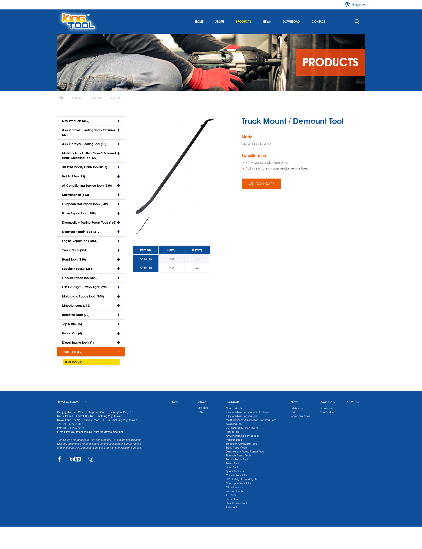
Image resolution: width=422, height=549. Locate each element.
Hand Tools (232, 467)
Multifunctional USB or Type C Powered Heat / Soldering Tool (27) (89, 155)
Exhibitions (297, 408)
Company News (300, 416)
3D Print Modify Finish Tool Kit (242, 427)
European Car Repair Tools (241, 443)
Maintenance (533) (75, 195)
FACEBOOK (59, 459)
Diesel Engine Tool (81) (78, 342)
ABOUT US (203, 408)
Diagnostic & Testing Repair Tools (245, 451)
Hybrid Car (232, 499)
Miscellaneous (234, 487)
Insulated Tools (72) (75, 315)
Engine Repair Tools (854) (79, 241)
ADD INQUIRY (265, 183)
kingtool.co (358, 4)
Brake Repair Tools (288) (79, 213)
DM (293, 412)
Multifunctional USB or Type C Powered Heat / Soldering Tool (251, 421)
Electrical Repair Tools (238, 455)
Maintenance (234, 439)
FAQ (200, 412)
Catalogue (326, 408)
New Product (327, 412)
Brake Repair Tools (236, 447)
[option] (143, 225)
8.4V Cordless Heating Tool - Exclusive (247, 412)
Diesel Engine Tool (236, 503)
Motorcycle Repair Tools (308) (83, 296)
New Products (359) (75, 121)
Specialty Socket (235, 471)
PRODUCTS (243, 21)
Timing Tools (233, 463)
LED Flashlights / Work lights (241, 479)
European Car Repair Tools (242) (85, 204)
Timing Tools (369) (74, 250)
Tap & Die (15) (72, 324)
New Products (234, 408)
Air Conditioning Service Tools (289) (87, 185)
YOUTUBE (75, 459)
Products (77, 97)
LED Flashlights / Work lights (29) (84, 287)
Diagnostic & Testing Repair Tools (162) (89, 222)
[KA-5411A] (143, 225)
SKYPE (90, 459)
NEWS (267, 21)
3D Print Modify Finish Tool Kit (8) (84, 167)
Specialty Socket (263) (77, 268)
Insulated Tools (234, 491)
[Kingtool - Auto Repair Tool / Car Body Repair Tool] (78, 22)
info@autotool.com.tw (79, 432)
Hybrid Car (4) (72, 333)
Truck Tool (96, 97)
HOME (199, 21)
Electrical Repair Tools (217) (81, 231)
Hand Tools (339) (74, 259)
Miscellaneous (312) (76, 305)
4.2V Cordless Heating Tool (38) (84, 144)
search (357, 21)
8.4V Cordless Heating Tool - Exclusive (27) (88, 132)
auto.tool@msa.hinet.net (108, 432)
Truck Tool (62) (72, 352)
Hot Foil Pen (232, 431)
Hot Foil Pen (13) (73, 176)
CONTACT (318, 21)
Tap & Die (231, 495)
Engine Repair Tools (237, 459)
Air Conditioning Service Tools (243, 435)
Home (61, 97)
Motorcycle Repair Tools (239, 483)
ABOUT (219, 21)
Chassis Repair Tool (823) (79, 278)
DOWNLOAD (291, 21)
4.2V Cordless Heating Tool (241, 416)
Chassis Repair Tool (237, 475)
